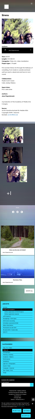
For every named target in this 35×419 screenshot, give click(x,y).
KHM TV (5, 332)
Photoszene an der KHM (9, 327)
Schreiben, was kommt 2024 (10, 323)
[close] (32, 403)
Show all (29, 291)
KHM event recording (9, 321)
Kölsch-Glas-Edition (8, 325)
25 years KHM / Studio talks (10, 330)
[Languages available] (33, 399)
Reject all (17, 410)
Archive (5, 307)
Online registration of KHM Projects (14, 311)
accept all (26, 415)
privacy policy (21, 406)
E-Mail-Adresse (5, 382)
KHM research (7, 316)
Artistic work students (9, 309)
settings (27, 410)
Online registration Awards (11, 314)
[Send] (32, 385)
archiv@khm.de (13, 115)
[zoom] (13, 135)
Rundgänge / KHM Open (9, 318)
